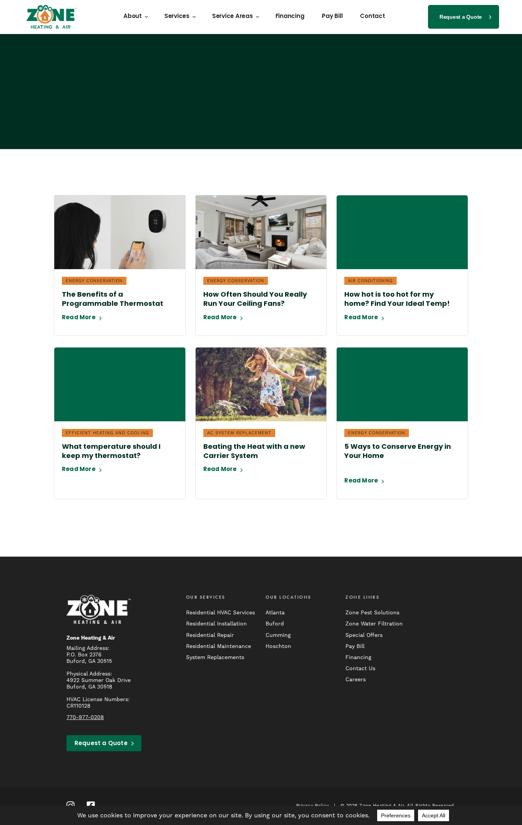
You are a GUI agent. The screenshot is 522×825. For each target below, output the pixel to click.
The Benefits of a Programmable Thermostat (112, 300)
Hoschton (278, 646)
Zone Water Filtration (374, 623)
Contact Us (360, 668)
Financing (290, 16)
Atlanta (275, 612)
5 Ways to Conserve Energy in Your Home (397, 452)
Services (177, 16)
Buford (275, 623)
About (132, 16)
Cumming (278, 635)
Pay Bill (332, 16)
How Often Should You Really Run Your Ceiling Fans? (255, 300)
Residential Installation (216, 623)
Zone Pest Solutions (372, 612)
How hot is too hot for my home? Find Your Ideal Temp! (397, 300)
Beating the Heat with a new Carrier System (254, 452)
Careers (355, 679)
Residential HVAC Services (220, 612)
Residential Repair (210, 635)
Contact (372, 16)
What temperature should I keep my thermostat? (111, 452)
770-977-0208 (85, 717)
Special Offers (364, 635)
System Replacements (215, 657)
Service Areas (232, 16)
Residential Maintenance (218, 646)
